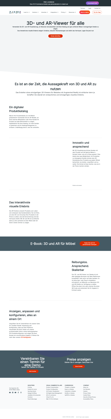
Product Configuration (52, 389)
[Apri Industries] (47, 12)
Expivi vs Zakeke (69, 389)
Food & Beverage (32, 399)
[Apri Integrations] (57, 12)
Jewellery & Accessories (34, 395)
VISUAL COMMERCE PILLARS (54, 385)
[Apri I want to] (29, 12)
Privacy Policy (87, 393)
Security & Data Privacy (89, 397)
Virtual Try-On (50, 397)
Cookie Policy (86, 395)
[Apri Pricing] (65, 12)
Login (89, 8)
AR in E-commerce (51, 395)
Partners (83, 8)
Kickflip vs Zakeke (70, 393)
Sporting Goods (32, 391)
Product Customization (52, 387)
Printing (30, 387)
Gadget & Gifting (32, 393)
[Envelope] (10, 392)
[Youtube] (15, 392)
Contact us (97, 8)
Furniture (30, 397)
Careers (85, 391)
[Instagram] (21, 392)
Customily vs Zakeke (70, 391)
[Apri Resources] (75, 12)
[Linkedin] (12, 392)
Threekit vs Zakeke (70, 387)
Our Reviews (86, 389)
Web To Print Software (52, 399)
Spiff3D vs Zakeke (70, 395)
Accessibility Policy (88, 399)
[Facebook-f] (18, 392)
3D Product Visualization (52, 391)
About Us (85, 387)
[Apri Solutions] (38, 12)
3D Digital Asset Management (54, 393)
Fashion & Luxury (32, 389)
